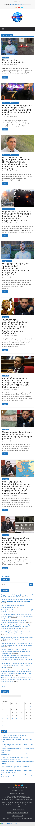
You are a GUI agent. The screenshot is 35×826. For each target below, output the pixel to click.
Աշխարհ (12, 209)
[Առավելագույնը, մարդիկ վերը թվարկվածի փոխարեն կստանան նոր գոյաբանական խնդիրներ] (17, 411)
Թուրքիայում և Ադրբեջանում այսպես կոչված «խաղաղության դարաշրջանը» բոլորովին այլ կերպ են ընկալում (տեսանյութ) (16, 269)
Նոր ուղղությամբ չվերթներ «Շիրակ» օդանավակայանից (19, 5)
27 (16, 718)
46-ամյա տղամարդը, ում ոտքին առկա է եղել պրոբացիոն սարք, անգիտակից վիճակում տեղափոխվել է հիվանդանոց (15, 626)
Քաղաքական (14, 102)
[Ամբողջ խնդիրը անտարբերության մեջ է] (17, 39)
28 (21, 718)
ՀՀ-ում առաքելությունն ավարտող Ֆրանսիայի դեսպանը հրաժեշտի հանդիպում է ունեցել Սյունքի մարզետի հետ (17, 616)
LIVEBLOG (5, 57)
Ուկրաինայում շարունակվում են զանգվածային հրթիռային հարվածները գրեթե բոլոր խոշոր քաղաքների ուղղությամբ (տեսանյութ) (17, 216)
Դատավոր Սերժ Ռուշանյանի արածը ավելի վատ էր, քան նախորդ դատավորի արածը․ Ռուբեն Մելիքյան (16, 665)
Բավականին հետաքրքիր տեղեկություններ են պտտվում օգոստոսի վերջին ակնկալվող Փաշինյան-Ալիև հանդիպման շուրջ (16, 382)
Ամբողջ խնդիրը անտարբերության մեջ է (14, 61)
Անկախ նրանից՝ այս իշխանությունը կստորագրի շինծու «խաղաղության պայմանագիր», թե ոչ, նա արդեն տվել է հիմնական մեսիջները (16, 163)
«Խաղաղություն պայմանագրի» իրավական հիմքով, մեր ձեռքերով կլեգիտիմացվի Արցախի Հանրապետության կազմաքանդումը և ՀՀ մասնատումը (15, 326)
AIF (5, 731)
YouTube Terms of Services (17, 810)
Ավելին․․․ (4, 686)
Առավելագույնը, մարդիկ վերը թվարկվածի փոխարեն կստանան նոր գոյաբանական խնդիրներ (17, 435)
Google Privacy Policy (17, 815)
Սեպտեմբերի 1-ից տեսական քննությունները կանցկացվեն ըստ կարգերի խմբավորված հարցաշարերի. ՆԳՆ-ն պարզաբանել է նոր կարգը (16, 657)
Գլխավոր (5, 102)
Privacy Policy (17, 807)
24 (2, 718)
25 (7, 718)
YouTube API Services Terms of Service (17, 812)
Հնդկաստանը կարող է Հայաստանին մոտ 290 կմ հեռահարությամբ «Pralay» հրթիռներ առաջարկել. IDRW (16, 645)
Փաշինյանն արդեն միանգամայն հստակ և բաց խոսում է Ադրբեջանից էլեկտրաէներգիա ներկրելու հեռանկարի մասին (17, 679)
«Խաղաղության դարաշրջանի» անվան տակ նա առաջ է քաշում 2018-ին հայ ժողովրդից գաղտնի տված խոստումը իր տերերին (17, 110)
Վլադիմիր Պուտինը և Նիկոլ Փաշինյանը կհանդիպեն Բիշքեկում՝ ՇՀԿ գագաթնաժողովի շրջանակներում (15, 651)
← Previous (6, 576)
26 (12, 718)
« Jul (2, 726)
